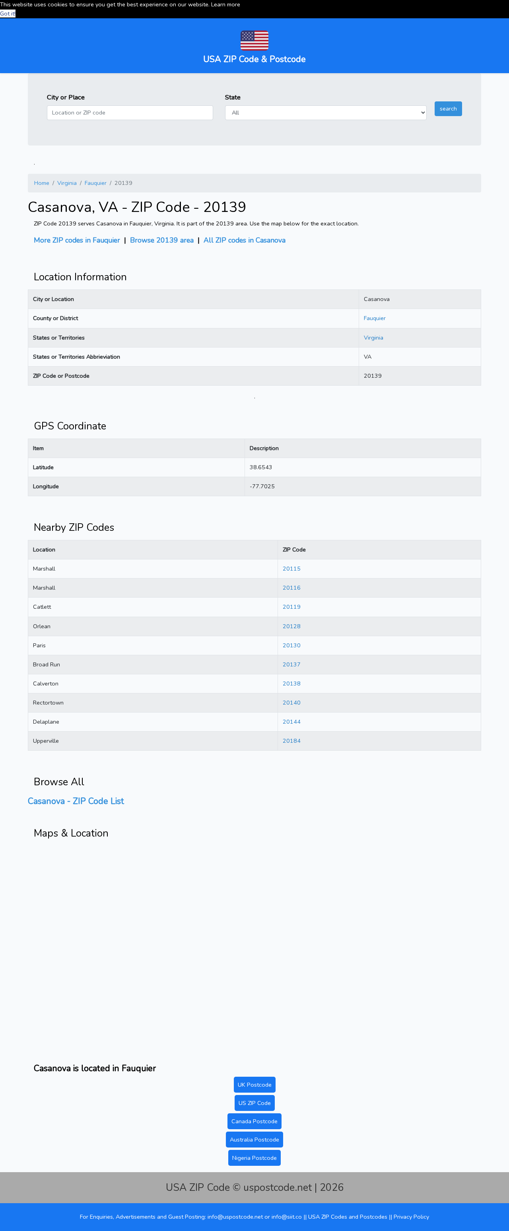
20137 (292, 664)
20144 (292, 722)
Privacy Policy (411, 1217)
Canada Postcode (254, 1121)
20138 (292, 683)
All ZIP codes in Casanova (245, 240)
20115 (292, 569)
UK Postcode (255, 1085)
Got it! (8, 13)
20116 (292, 588)
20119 (292, 607)
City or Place (66, 97)
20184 (292, 741)
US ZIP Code (255, 1103)
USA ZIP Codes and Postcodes (348, 1217)
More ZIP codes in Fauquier (77, 240)
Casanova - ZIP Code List (76, 801)
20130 (292, 645)
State (233, 97)
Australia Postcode (254, 1140)
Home (41, 183)
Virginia (67, 183)
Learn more (225, 4)
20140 (292, 703)
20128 (292, 626)
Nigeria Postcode (254, 1158)
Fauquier (96, 183)
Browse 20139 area (162, 240)
